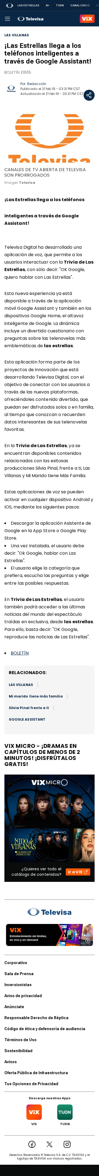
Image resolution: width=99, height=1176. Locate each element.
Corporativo (15, 963)
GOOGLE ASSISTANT (27, 719)
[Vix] (87, 19)
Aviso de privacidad (23, 996)
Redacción (36, 83)
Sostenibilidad (18, 1051)
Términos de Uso (20, 1040)
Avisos (10, 1062)
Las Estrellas (28, 5)
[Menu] (7, 19)
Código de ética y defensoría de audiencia (44, 1029)
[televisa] (30, 18)
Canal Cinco (80, 5)
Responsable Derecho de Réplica (36, 1018)
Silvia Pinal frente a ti (29, 707)
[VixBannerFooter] (49, 935)
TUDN (60, 5)
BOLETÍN (20, 653)
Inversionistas (18, 985)
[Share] (89, 95)
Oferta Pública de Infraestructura (36, 1073)
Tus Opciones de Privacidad (31, 1084)
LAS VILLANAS (16, 35)
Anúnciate (14, 1007)
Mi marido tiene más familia (36, 696)
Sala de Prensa (19, 974)
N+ (47, 5)
